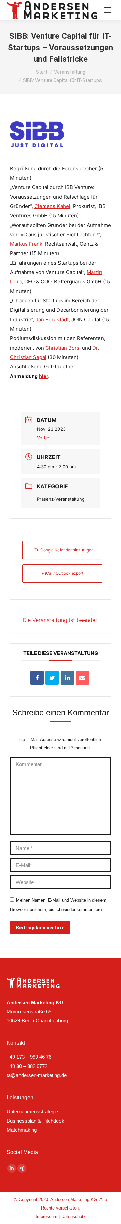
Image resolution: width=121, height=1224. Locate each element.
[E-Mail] (82, 678)
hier (43, 376)
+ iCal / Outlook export (62, 573)
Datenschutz (73, 1216)
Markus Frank (26, 244)
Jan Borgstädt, (53, 319)
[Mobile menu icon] (107, 10)
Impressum (46, 1216)
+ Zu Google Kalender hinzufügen (62, 550)
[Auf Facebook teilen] (37, 678)
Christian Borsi (63, 348)
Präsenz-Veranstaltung (61, 499)
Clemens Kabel (52, 206)
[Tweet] (52, 678)
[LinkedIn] (67, 678)
